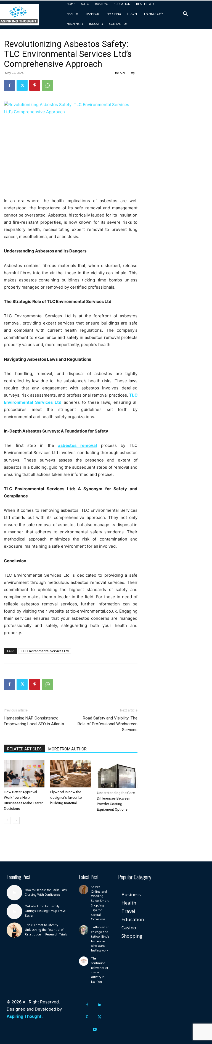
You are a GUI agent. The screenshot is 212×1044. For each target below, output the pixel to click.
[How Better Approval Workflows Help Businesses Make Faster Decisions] (24, 773)
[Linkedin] (99, 1004)
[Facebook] (9, 85)
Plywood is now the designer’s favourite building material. (66, 797)
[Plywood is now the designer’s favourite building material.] (70, 773)
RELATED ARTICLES (24, 749)
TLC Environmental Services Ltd (45, 651)
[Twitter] (22, 85)
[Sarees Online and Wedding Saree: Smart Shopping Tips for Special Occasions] (83, 889)
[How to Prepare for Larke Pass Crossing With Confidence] (14, 892)
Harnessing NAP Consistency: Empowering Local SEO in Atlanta (34, 721)
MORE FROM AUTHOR (67, 749)
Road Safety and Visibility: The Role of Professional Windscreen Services (107, 724)
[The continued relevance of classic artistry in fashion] (83, 961)
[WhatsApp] (47, 85)
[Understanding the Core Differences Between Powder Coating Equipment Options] (117, 774)
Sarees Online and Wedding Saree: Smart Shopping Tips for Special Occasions (100, 903)
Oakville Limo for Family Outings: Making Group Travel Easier (46, 911)
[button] (185, 14)
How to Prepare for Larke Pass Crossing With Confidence (46, 892)
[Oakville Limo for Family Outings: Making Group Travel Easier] (14, 911)
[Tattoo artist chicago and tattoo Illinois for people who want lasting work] (83, 930)
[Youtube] (95, 1029)
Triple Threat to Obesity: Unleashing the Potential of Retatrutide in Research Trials (46, 929)
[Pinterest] (34, 85)
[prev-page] (7, 820)
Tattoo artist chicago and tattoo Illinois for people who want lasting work (100, 939)
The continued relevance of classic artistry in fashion (99, 970)
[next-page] (16, 820)
